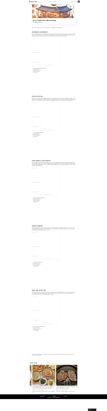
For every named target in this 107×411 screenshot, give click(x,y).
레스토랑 (54, 1)
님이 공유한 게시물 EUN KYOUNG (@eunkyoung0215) (45, 64)
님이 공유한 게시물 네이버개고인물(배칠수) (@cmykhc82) (45, 258)
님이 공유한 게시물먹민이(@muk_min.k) (46, 194)
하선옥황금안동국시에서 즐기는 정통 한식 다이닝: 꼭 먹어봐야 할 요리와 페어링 (41, 387)
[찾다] (79, 2)
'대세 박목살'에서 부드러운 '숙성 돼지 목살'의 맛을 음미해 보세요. (64, 387)
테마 (51, 1)
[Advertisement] (25, 405)
